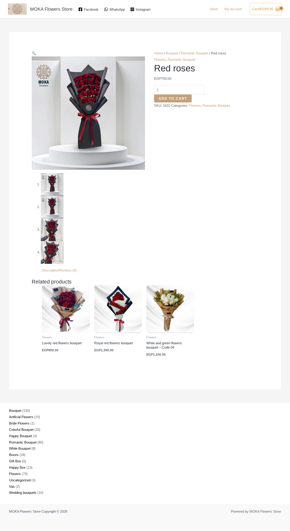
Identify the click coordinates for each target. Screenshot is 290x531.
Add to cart (173, 98)
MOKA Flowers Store (51, 9)
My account (233, 9)
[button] (34, 53)
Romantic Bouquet (194, 53)
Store (214, 9)
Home (158, 53)
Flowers (160, 59)
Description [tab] (50, 270)
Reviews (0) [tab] (68, 270)
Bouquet (172, 53)
